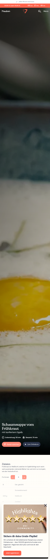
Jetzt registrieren (12, 553)
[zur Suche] (41, 11)
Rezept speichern (13, 444)
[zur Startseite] (7, 11)
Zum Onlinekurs (33, 444)
